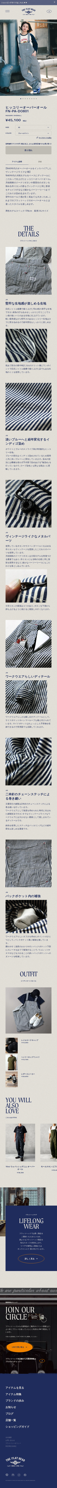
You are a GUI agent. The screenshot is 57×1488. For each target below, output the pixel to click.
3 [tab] (25, 99)
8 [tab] (36, 99)
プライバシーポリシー (13, 1443)
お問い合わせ (10, 1440)
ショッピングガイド (18, 1426)
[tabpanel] (28, 58)
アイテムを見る (15, 1387)
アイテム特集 (14, 1394)
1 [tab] (20, 99)
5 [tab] (29, 99)
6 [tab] (31, 99)
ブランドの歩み (15, 1400)
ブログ (10, 1413)
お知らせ (11, 1407)
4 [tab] (27, 99)
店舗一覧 (11, 1420)
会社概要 (9, 1437)
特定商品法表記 (11, 1446)
